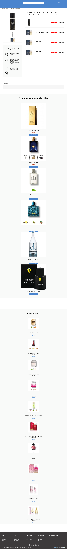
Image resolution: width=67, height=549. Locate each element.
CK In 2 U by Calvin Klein (33, 259)
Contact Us (3, 540)
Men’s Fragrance (16, 539)
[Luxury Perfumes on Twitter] (31, 545)
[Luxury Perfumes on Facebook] (29, 545)
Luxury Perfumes (10, 547)
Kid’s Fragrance (16, 540)
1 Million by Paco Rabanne (33, 130)
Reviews (6, 83)
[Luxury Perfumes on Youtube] (38, 545)
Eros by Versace (33, 227)
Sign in (56, 2)
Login (38, 540)
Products (6, 8)
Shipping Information (29, 539)
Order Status (39, 539)
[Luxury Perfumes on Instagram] (36, 545)
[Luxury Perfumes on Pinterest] (33, 545)
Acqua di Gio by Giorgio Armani (33, 194)
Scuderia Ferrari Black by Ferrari (33, 291)
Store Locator (4, 539)
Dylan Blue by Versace (33, 162)
